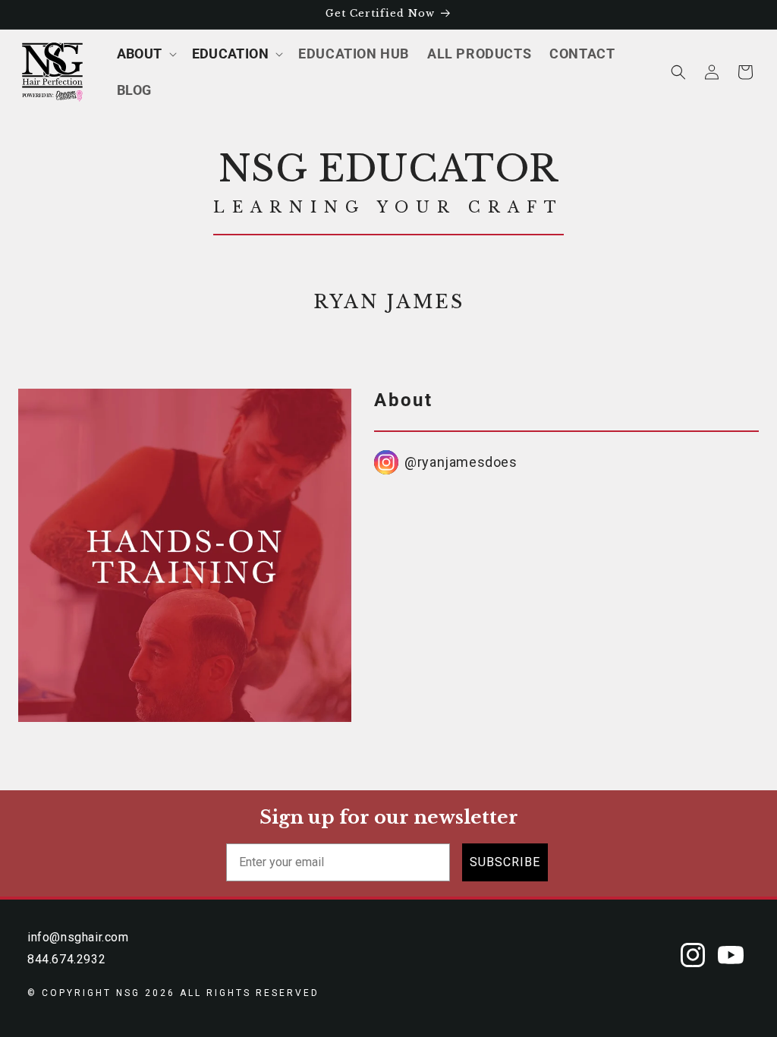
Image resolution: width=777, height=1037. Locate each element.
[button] (145, 53)
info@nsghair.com (78, 937)
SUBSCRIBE (505, 862)
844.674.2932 (66, 959)
